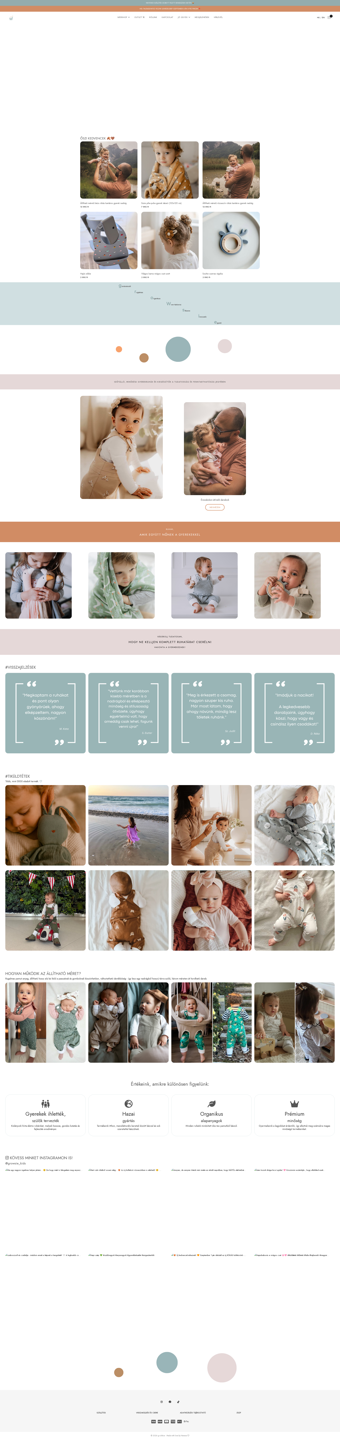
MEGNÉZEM (215, 507)
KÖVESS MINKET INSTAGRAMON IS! (41, 1158)
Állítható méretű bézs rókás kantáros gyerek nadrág (103, 203)
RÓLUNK (153, 17)
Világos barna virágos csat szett (155, 273)
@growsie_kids (15, 1163)
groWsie (161, 1435)
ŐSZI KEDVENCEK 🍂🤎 (97, 138)
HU (318, 17)
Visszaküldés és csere (147, 1412)
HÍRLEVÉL (218, 17)
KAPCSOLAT (167, 17)
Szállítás (101, 1412)
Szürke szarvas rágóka (213, 273)
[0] (329, 17)
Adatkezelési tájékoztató (193, 1412)
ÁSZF (239, 1412)
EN (323, 17)
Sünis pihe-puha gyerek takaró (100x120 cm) (161, 203)
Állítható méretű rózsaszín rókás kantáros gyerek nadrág (228, 203)
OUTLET (138, 17)
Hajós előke (85, 273)
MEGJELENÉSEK (202, 17)
